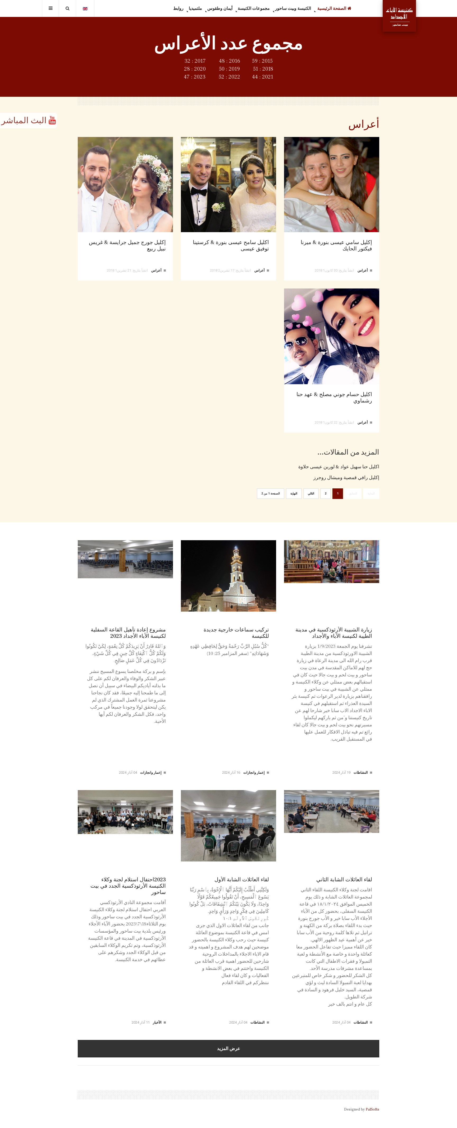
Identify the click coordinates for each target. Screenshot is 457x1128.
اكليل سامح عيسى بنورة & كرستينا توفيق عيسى (231, 245)
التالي (311, 493)
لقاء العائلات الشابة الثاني (344, 879)
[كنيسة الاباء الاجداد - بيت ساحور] (399, 16)
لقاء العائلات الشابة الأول (241, 879)
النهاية (293, 493)
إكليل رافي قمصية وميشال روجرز (346, 478)
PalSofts (372, 1109)
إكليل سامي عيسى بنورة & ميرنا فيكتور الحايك (336, 245)
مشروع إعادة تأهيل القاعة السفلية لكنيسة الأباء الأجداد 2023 (128, 633)
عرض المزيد (228, 1048)
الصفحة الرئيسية (331, 8)
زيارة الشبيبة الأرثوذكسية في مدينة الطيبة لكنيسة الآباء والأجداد (333, 633)
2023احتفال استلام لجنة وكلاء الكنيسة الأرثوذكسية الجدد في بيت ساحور (128, 886)
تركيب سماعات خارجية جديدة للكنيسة (236, 633)
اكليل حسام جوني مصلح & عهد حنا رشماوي (334, 397)
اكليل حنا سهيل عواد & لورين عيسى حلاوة (338, 467)
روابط (178, 8)
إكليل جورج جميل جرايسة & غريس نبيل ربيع (127, 245)
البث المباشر (25, 120)
